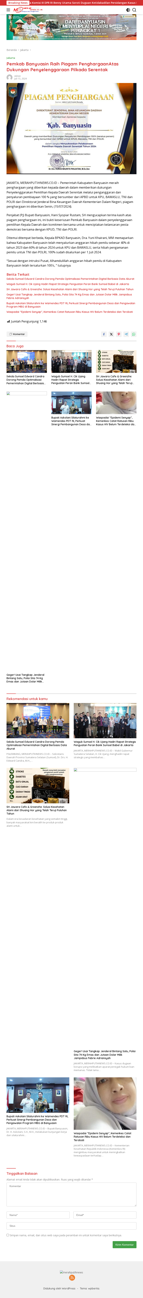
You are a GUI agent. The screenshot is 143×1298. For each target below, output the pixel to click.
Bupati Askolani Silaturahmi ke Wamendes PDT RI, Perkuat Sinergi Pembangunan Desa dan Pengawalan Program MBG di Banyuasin (71, 305)
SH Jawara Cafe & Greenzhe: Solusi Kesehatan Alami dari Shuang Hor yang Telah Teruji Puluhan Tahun (70, 289)
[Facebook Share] (104, 334)
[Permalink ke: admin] (9, 77)
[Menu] (9, 10)
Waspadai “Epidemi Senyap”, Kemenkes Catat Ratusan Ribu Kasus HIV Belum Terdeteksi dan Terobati (70, 312)
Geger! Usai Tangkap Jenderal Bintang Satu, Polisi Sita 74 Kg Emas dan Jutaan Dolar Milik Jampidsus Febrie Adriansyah (69, 296)
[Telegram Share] (126, 334)
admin (17, 76)
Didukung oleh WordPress (59, 1288)
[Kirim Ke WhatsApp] (133, 334)
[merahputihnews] (27, 10)
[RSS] (72, 1278)
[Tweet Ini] (111, 334)
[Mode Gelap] (128, 10)
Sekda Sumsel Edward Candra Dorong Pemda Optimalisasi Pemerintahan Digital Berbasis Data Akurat (70, 279)
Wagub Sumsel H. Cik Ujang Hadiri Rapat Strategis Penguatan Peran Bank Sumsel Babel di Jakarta (68, 284)
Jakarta (11, 58)
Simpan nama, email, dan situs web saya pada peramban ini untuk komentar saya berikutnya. (66, 1235)
